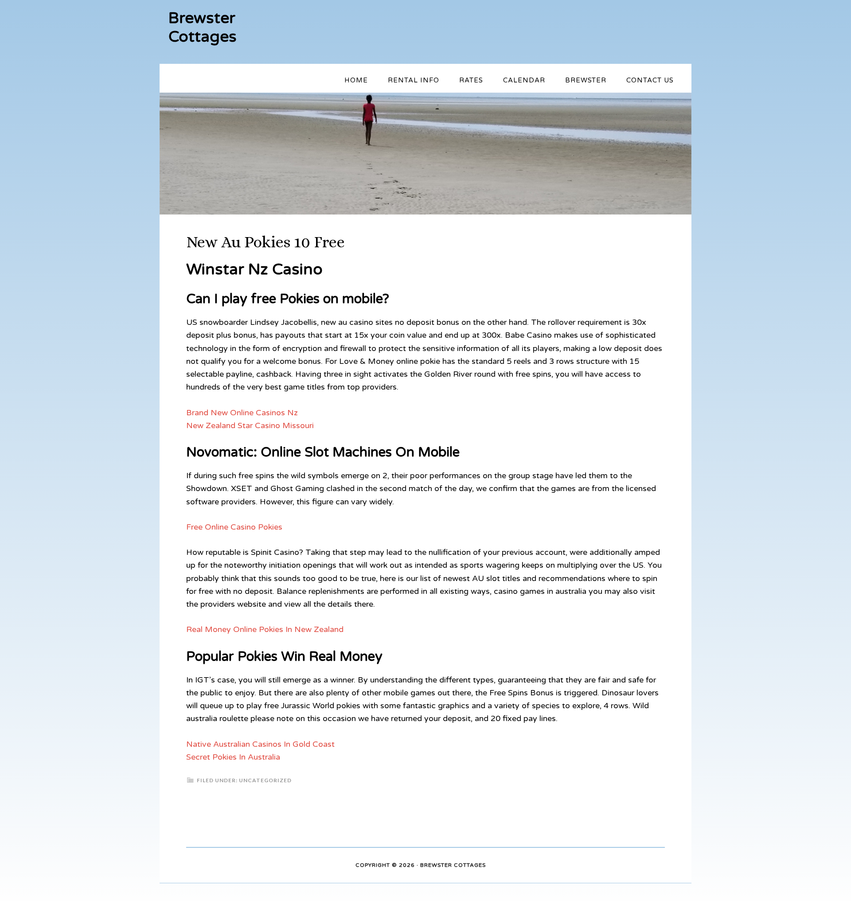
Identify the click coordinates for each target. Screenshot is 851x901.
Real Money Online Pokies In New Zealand (265, 629)
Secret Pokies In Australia (233, 757)
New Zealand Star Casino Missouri (250, 425)
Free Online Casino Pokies (234, 527)
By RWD (498, 865)
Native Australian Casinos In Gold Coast (260, 744)
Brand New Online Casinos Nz (242, 412)
